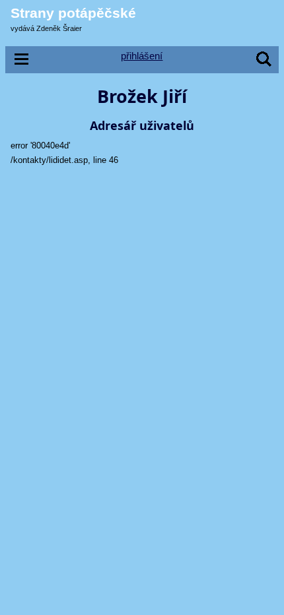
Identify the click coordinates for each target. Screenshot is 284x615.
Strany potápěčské (73, 12)
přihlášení (141, 55)
